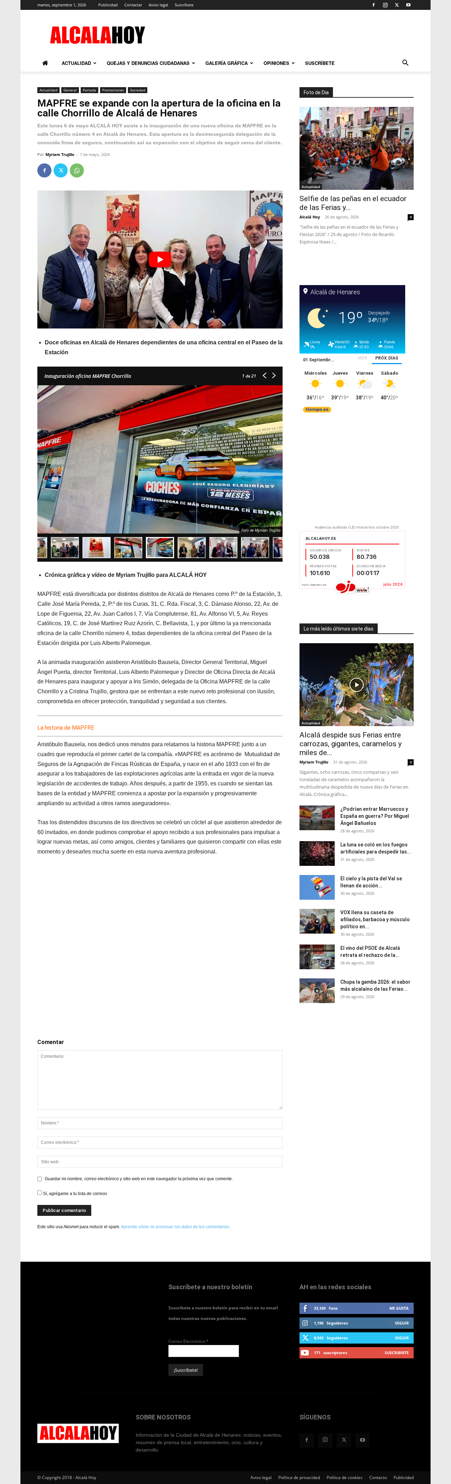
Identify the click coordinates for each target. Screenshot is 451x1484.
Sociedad (137, 90)
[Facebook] (373, 5)
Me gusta (399, 1308)
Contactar (133, 4)
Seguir (402, 1323)
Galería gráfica (226, 63)
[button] (405, 64)
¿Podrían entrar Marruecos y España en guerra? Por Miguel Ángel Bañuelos (374, 816)
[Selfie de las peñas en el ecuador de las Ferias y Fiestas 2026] (356, 148)
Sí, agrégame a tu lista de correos (74, 1193)
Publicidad (108, 4)
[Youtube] (408, 5)
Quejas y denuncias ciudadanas (148, 63)
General (70, 90)
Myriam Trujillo (59, 154)
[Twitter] (396, 5)
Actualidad (76, 63)
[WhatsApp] (77, 170)
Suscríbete (184, 4)
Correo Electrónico (188, 1341)
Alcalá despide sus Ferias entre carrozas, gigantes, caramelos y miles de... (350, 744)
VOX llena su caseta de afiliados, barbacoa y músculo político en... (375, 919)
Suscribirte (397, 1352)
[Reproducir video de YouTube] (160, 259)
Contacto (378, 1477)
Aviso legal (158, 4)
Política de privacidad (299, 1477)
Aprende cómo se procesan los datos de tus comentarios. (175, 1226)
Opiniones (276, 63)
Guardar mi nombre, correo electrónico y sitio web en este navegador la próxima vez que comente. (139, 1178)
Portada (89, 90)
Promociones (113, 90)
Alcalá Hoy (309, 216)
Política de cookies (345, 1477)
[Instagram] (385, 5)
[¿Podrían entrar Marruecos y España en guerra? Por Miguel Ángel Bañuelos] (317, 818)
